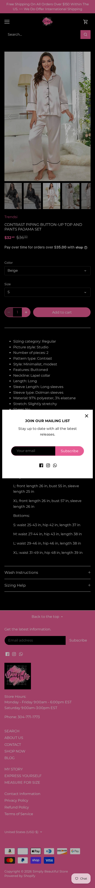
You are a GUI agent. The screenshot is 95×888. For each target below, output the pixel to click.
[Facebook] (41, 465)
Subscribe (69, 451)
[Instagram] (48, 465)
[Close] (86, 416)
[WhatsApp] (55, 465)
